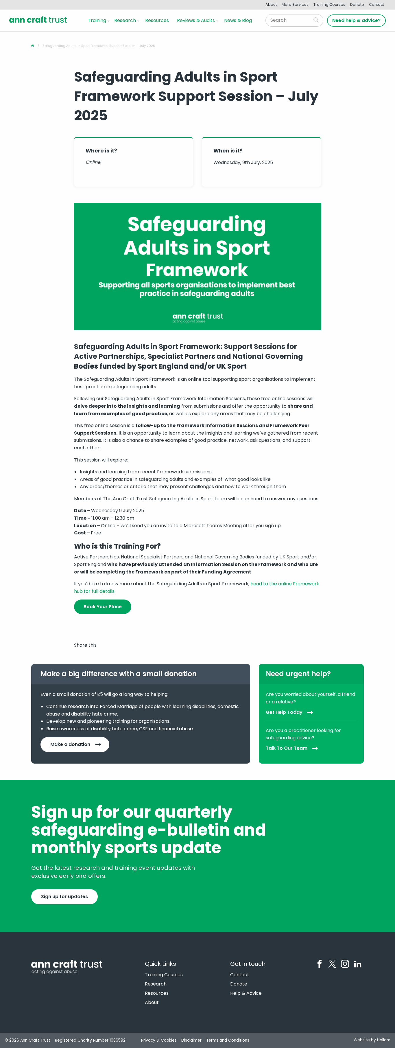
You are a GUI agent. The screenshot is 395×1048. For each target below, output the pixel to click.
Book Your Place (103, 606)
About (271, 4)
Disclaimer (191, 1040)
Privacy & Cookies (159, 1040)
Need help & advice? (356, 20)
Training (97, 20)
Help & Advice (246, 993)
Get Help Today (284, 712)
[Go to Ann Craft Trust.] (32, 45)
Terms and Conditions (227, 1040)
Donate (357, 4)
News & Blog (238, 20)
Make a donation (70, 744)
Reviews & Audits (196, 20)
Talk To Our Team (286, 748)
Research (125, 20)
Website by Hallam (372, 1040)
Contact (376, 4)
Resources (157, 20)
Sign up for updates (64, 896)
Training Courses (329, 4)
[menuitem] (97, 20)
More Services (295, 4)
